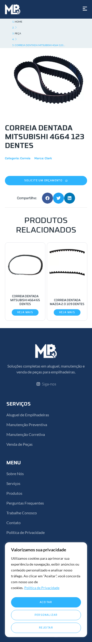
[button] (46, 180)
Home (18, 21)
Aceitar (46, 602)
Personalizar (46, 615)
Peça (18, 33)
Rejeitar (46, 628)
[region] (46, 589)
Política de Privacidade (41, 588)
